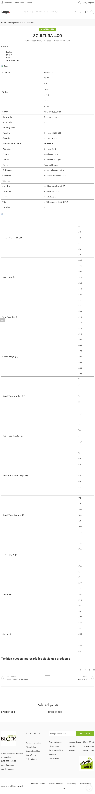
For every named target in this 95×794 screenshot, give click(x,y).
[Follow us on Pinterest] (35, 733)
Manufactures (54, 758)
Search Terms (31, 755)
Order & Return (31, 759)
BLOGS (46, 12)
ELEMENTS (39, 12)
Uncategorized (13, 22)
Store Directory (85, 783)
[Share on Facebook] (85, 670)
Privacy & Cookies (38, 783)
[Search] (92, 12)
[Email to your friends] (94, 670)
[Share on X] (81, 670)
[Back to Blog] (47, 677)
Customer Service (55, 742)
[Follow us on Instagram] (40, 733)
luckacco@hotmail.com (36, 40)
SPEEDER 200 (8, 712)
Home (3, 22)
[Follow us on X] (26, 733)
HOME (26, 12)
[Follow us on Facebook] (31, 733)
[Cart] (76, 12)
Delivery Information (33, 742)
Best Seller (52, 754)
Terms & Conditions (55, 783)
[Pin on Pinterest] (89, 670)
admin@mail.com (7, 765)
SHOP (31, 12)
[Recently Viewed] (89, 788)
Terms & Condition (33, 751)
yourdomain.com (7, 769)
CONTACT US (54, 12)
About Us (62, 788)
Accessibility (71, 783)
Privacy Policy (31, 747)
